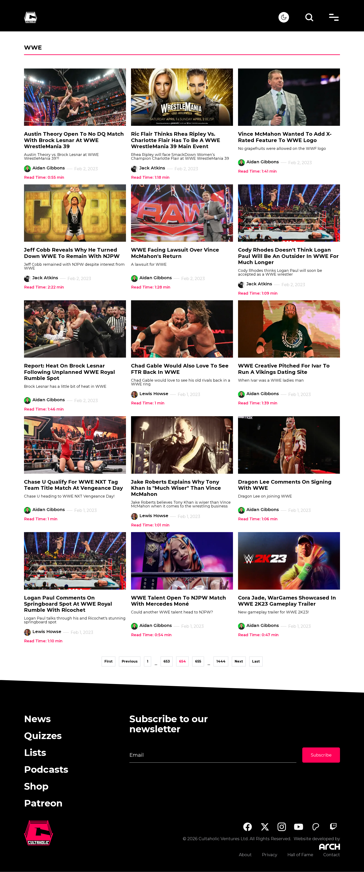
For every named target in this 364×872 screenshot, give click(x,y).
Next (239, 661)
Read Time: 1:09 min (258, 293)
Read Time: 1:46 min (44, 409)
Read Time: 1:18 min (150, 177)
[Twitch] (333, 827)
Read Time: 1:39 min (257, 403)
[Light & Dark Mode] (283, 17)
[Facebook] (247, 827)
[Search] (309, 17)
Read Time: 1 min (148, 403)
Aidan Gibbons (48, 167)
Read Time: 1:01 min (150, 525)
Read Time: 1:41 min (257, 171)
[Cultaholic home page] (151, 17)
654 (182, 661)
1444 (220, 661)
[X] (265, 827)
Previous (130, 661)
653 (166, 661)
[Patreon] (316, 827)
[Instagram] (282, 826)
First (108, 661)
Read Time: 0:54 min (151, 635)
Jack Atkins (152, 167)
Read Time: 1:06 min (258, 519)
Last (256, 661)
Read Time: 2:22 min (44, 287)
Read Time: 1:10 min (43, 641)
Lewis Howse (153, 393)
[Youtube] (299, 827)
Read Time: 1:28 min (150, 287)
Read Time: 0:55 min (44, 177)
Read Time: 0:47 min (258, 635)
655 (198, 661)
